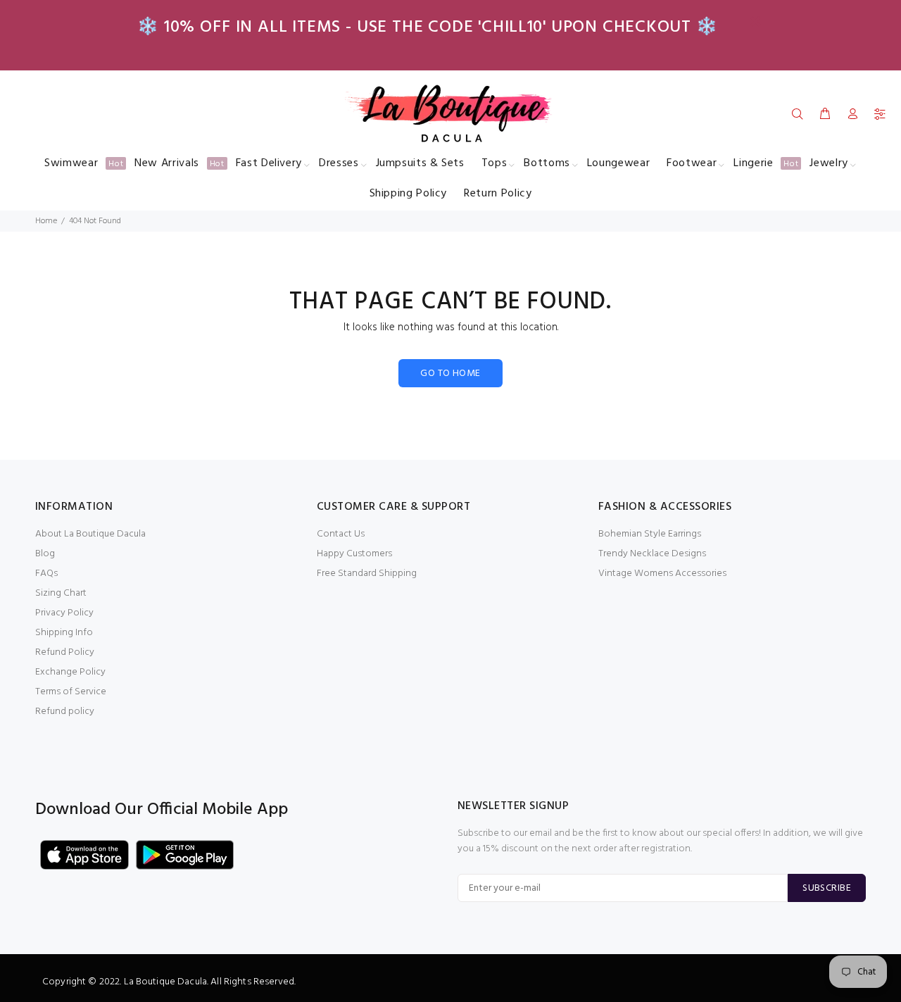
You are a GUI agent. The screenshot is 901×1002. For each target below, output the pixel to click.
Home (46, 221)
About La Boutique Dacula (90, 534)
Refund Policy (64, 652)
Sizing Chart (61, 593)
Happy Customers (354, 554)
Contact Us (341, 534)
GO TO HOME (450, 373)
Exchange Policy (70, 672)
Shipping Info (64, 633)
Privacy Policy (64, 613)
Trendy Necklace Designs (652, 554)
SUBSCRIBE (826, 888)
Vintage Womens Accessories (662, 573)
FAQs (46, 573)
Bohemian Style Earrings (649, 534)
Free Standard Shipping (367, 573)
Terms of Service (70, 692)
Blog (45, 554)
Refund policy (64, 711)
